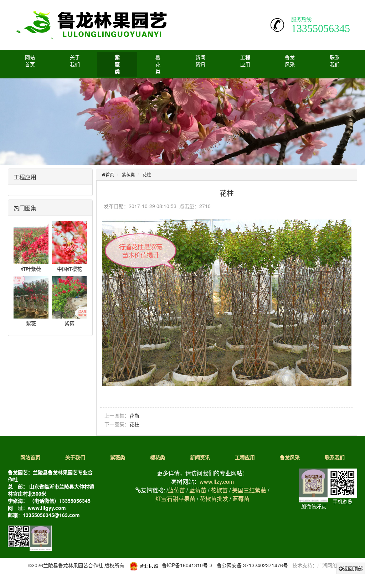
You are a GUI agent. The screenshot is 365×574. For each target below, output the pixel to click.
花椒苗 (219, 490)
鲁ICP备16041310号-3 (187, 565)
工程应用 (245, 60)
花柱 (147, 174)
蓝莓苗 (176, 490)
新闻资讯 (200, 60)
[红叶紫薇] (35, 241)
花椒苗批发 (214, 499)
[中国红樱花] (73, 241)
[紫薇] (35, 296)
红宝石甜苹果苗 (175, 499)
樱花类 (157, 64)
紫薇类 (117, 64)
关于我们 (75, 60)
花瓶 (134, 415)
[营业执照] (144, 565)
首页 (110, 174)
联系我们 (335, 60)
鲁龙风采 (290, 60)
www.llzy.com (217, 481)
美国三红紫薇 (249, 490)
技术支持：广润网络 (314, 565)
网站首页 (30, 60)
